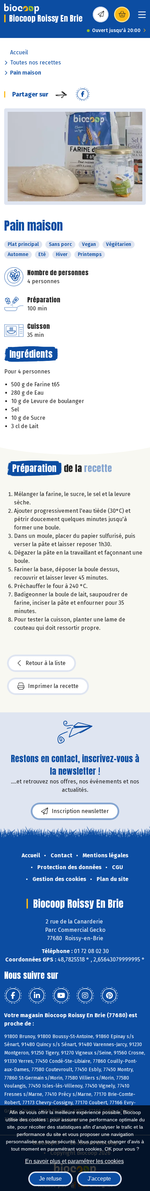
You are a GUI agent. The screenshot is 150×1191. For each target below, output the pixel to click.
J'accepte (99, 1179)
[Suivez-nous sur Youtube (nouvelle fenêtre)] (61, 995)
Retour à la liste (45, 663)
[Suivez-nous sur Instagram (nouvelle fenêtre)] (85, 995)
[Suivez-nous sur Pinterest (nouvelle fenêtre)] (109, 995)
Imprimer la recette (53, 686)
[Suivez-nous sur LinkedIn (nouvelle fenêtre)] (37, 995)
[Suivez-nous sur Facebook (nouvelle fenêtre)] (13, 995)
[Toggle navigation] (142, 17)
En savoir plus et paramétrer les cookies (74, 1161)
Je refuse (50, 1179)
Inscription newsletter (80, 811)
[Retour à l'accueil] (21, 8)
